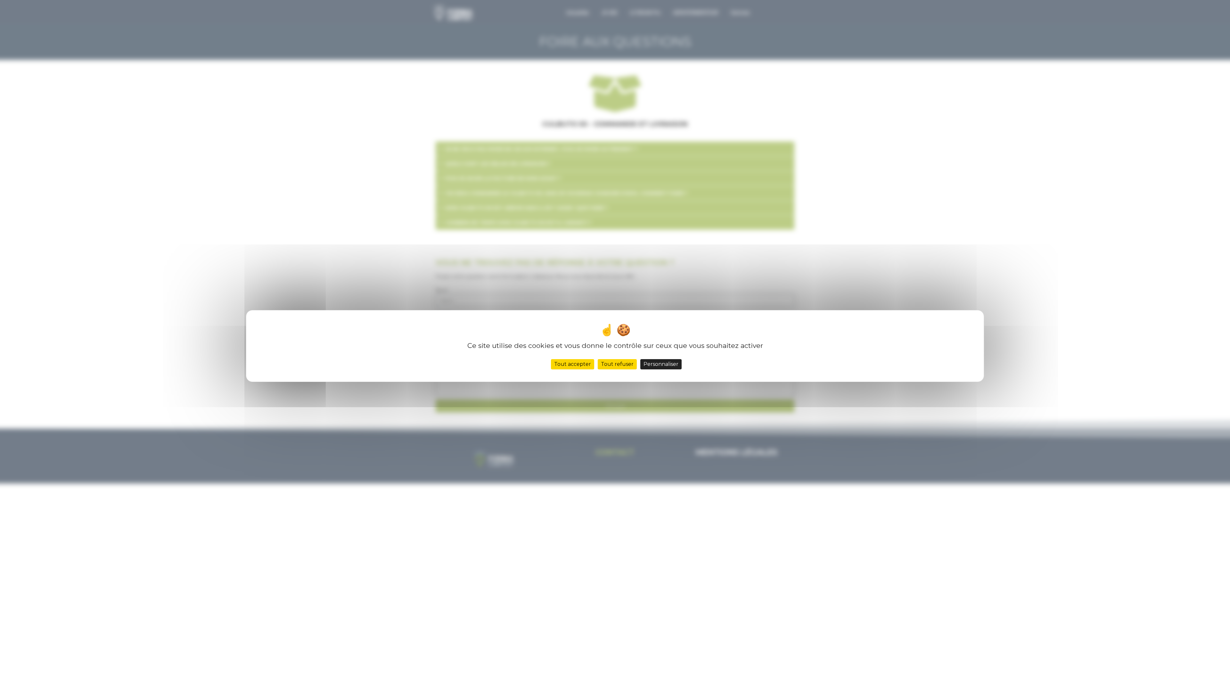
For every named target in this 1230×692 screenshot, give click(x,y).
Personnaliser (661, 364)
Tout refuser (617, 364)
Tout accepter (572, 364)
